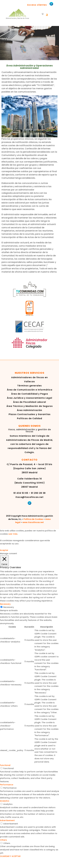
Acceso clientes (37, 4)
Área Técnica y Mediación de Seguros (29, 406)
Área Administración (29, 410)
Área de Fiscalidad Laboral (29, 402)
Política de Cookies (33, 519)
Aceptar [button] (4, 550)
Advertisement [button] (7, 820)
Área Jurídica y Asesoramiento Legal (29, 397)
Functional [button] (5, 765)
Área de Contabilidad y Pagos (29, 393)
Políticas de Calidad (29, 418)
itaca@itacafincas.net (29, 497)
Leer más (12, 534)
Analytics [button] (4, 801)
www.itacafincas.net (33, 522)
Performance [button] (6, 784)
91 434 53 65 (20, 493)
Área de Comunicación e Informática (29, 389)
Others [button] (3, 840)
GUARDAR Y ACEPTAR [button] (10, 856)
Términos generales (29, 385)
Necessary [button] (5, 604)
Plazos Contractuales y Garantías (29, 414)
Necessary (8, 607)
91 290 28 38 (38, 493)
